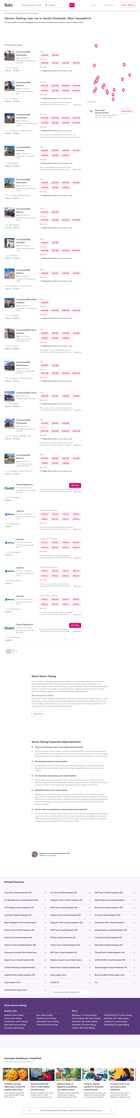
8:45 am (66, 542)
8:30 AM (65, 63)
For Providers (109, 5)
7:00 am (55, 514)
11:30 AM (55, 91)
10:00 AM (44, 220)
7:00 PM (76, 150)
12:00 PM (76, 91)
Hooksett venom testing (46, 1018)
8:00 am (55, 519)
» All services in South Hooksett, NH (66, 992)
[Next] (134, 1061)
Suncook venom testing (14, 1028)
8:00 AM (44, 63)
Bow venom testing (44, 1015)
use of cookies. (97, 1110)
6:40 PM (44, 55)
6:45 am (45, 514)
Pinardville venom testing (47, 1024)
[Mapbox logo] (91, 102)
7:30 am (76, 514)
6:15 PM (45, 243)
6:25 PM (44, 150)
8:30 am (76, 519)
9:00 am (76, 542)
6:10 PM (45, 423)
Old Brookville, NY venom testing (118, 1015)
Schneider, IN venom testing (84, 1024)
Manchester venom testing (48, 1021)
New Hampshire (22, 13)
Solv (5, 13)
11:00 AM (76, 86)
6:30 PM (55, 150)
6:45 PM (55, 55)
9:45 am (66, 547)
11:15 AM (44, 91)
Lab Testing (12, 13)
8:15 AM (55, 63)
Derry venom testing (12, 1018)
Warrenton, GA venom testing (84, 1021)
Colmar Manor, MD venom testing (86, 1018)
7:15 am (65, 514)
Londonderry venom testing (15, 1021)
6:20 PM (44, 183)
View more (43, 67)
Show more (77, 105)
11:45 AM (65, 91)
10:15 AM (44, 86)
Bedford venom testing (13, 1015)
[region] (112, 73)
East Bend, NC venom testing (116, 1018)
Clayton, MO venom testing (83, 1028)
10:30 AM (55, 86)
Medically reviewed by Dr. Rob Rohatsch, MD (54, 853)
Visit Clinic (75, 485)
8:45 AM (76, 63)
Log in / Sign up (128, 5)
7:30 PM (55, 155)
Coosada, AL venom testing (115, 1021)
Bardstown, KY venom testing (84, 1015)
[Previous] (130, 1061)
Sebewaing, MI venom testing (116, 1024)
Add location (126, 111)
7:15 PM (44, 155)
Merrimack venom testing (15, 1024)
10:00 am (76, 547)
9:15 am (44, 547)
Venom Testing (33, 13)
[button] (103, 87)
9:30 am (55, 547)
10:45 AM (65, 86)
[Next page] (16, 651)
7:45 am (45, 519)
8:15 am (66, 519)
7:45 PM (66, 155)
